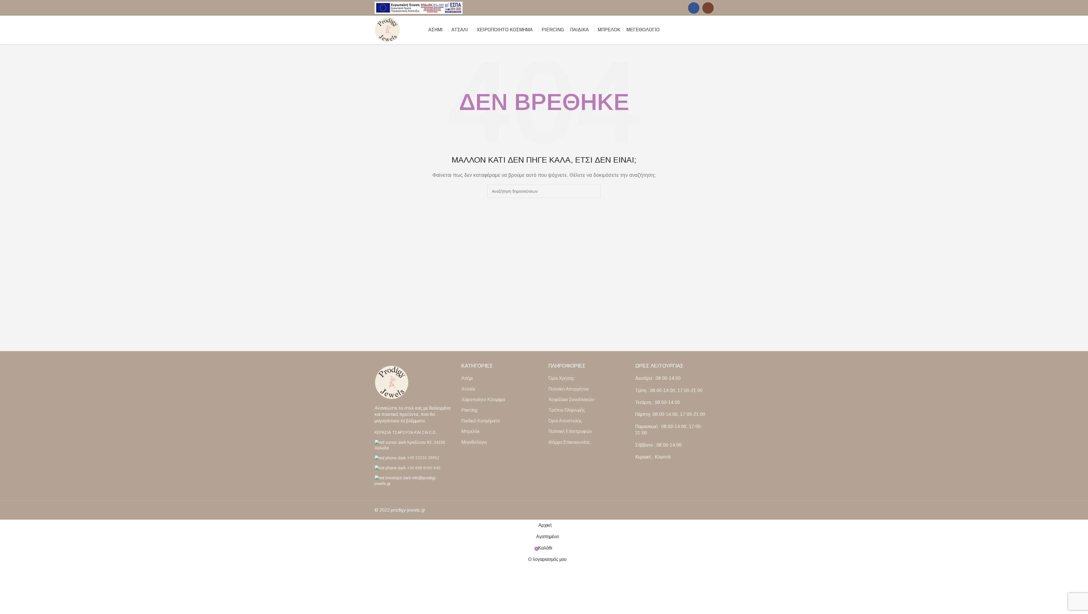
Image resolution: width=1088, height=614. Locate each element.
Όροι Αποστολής (565, 420)
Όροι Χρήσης (561, 378)
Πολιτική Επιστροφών (570, 431)
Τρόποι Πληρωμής (566, 410)
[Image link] (392, 381)
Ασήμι (467, 378)
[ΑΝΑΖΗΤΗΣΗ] (594, 191)
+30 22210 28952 (423, 457)
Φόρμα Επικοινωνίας (569, 442)
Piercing (469, 410)
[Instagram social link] (708, 8)
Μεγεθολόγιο (474, 442)
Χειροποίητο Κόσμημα (483, 399)
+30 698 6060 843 (423, 468)
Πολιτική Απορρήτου (568, 389)
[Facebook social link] (693, 8)
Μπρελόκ (470, 431)
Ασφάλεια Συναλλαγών (571, 399)
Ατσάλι (468, 389)
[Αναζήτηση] (701, 30)
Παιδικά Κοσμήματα (480, 420)
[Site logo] (419, 7)
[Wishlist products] (711, 30)
